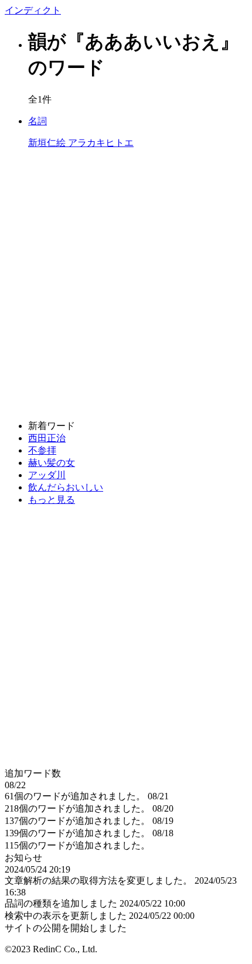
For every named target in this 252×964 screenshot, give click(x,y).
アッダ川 (47, 475)
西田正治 (47, 438)
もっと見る (51, 500)
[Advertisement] (126, 285)
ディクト (33, 10)
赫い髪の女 (51, 463)
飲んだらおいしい (65, 487)
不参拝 (42, 450)
